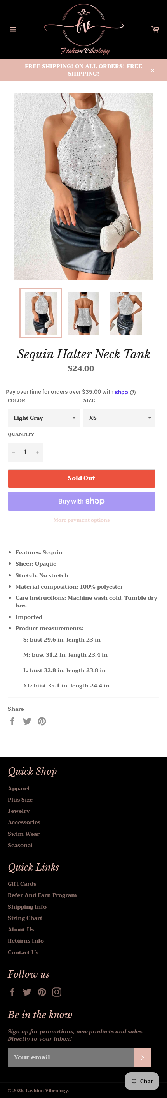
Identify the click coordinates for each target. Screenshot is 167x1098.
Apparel (19, 788)
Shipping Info (27, 906)
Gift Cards (22, 883)
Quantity (21, 434)
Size (89, 400)
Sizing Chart (25, 918)
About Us (21, 929)
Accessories (24, 822)
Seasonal (20, 845)
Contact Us (23, 952)
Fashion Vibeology (47, 1090)
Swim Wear (24, 834)
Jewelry (19, 811)
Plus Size (20, 799)
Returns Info (26, 940)
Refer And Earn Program (42, 895)
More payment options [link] (82, 520)
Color (16, 400)
